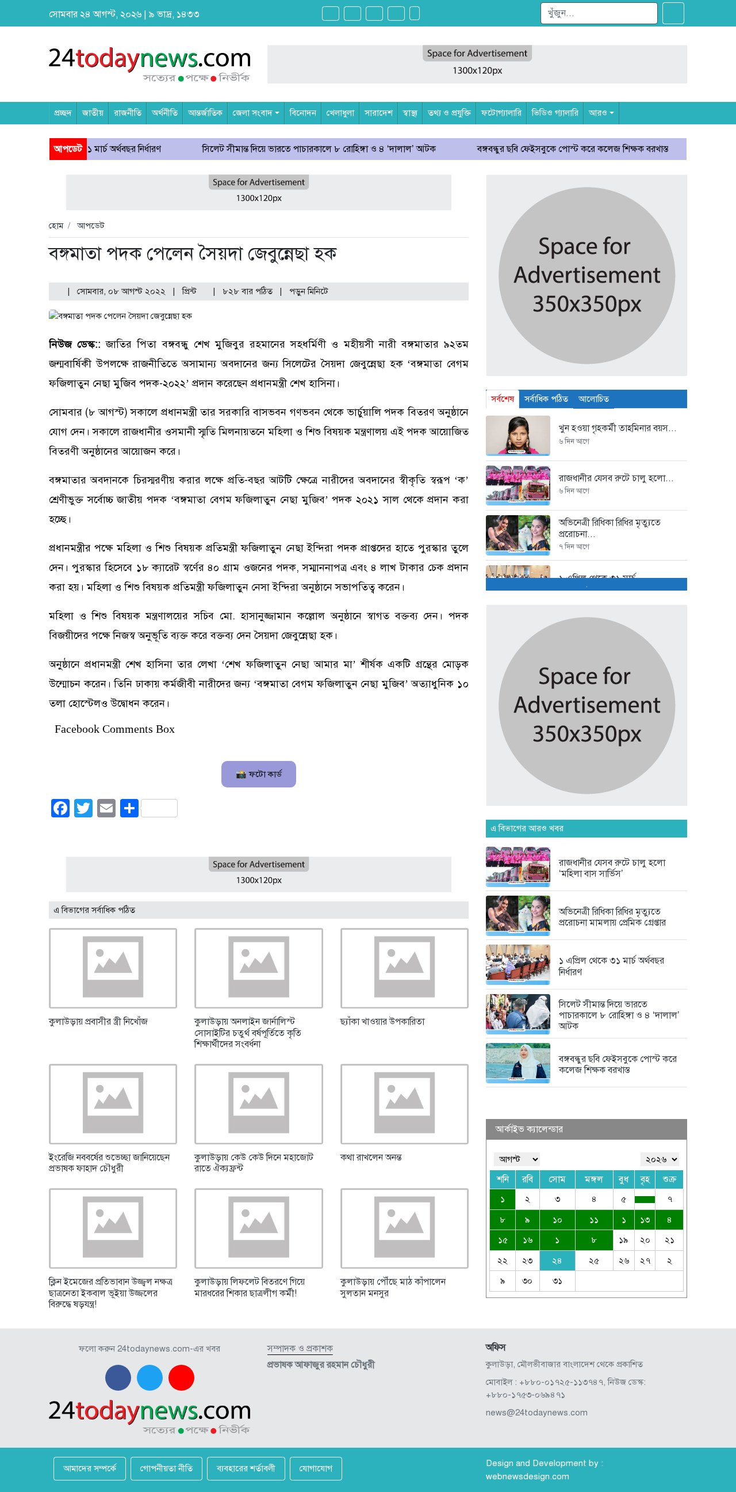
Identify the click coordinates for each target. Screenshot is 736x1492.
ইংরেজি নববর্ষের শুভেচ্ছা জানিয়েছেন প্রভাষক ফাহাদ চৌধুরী (109, 1163)
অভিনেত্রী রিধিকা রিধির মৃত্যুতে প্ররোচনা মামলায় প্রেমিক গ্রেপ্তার (612, 917)
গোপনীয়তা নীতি (166, 1468)
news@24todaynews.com (537, 1412)
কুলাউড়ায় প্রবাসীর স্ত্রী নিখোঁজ (98, 1021)
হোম (56, 225)
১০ (557, 1220)
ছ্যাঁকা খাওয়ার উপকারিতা (382, 1021)
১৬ (527, 1240)
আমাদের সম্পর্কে (89, 1468)
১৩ (645, 1220)
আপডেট (91, 225)
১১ (594, 1220)
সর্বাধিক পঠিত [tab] (546, 399)
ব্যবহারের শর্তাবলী (246, 1468)
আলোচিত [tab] (593, 399)
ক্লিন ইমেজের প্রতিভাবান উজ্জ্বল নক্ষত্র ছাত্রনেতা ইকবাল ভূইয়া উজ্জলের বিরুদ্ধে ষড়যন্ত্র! (110, 1293)
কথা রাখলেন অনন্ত (370, 1157)
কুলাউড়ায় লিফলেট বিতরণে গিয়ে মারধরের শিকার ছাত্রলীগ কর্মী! (249, 1287)
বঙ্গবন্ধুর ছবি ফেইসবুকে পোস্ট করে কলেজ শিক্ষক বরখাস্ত (526, 149)
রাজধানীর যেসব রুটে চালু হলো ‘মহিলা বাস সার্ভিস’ (612, 868)
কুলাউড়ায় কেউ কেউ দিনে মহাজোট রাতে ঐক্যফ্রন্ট (253, 1163)
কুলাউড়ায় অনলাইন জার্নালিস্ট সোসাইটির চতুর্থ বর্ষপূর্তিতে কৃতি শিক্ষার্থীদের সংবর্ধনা (247, 1032)
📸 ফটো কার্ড (259, 774)
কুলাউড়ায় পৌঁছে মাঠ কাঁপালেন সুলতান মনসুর (393, 1287)
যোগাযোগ (316, 1468)
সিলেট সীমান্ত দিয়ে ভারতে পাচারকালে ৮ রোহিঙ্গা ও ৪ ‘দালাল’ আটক (273, 149)
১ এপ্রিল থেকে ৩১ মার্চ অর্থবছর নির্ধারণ (611, 966)
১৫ (503, 1240)
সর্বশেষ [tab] (502, 399)
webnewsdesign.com (527, 1476)
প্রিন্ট (190, 291)
